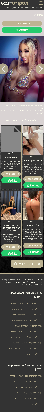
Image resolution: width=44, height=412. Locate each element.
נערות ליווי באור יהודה (34, 303)
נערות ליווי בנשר (36, 392)
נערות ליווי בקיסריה (19, 398)
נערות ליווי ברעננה (16, 348)
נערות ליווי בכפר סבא (20, 320)
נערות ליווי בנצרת (20, 387)
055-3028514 (23, 23)
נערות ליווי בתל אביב (34, 354)
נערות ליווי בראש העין (15, 331)
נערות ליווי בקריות (35, 404)
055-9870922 (34, 178)
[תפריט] (41, 3)
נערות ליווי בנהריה (35, 387)
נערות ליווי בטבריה (20, 381)
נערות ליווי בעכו (22, 392)
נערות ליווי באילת (27, 263)
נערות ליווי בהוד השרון (17, 309)
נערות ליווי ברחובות (16, 337)
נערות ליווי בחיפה (35, 381)
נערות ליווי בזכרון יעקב (33, 376)
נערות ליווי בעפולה (35, 398)
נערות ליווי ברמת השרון (33, 348)
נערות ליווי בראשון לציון (33, 337)
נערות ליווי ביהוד (36, 320)
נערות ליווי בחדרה (16, 376)
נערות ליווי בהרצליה (34, 314)
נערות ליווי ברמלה (35, 342)
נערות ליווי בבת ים (17, 303)
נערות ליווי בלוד (36, 326)
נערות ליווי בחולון (19, 314)
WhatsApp (23, 30)
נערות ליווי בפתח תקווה (33, 331)
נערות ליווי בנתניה (22, 326)
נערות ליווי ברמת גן (20, 342)
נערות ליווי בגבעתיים (34, 309)
